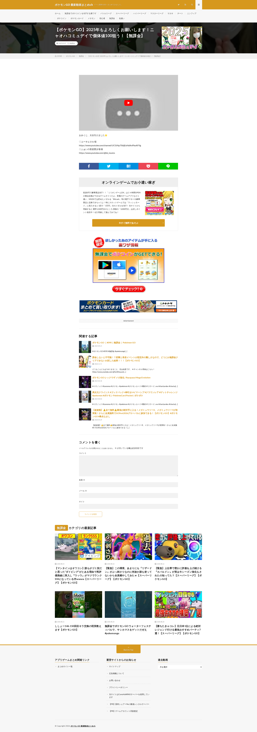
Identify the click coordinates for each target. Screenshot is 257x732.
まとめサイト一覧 (65, 666)
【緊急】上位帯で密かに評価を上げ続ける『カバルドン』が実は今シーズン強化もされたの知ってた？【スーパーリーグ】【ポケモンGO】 (178, 573)
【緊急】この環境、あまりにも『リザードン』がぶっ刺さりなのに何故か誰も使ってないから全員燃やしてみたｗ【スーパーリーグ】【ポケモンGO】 (128, 573)
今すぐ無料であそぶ (128, 223)
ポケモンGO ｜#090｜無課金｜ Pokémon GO (114, 342)
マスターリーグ (156, 13)
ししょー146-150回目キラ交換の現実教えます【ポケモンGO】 (78, 628)
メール (83, 491)
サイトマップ (114, 666)
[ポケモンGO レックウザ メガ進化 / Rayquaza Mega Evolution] (85, 382)
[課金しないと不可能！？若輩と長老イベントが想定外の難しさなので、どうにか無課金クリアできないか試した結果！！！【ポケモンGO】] (85, 362)
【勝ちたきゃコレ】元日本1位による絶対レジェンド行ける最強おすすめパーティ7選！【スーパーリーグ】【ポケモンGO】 (178, 630)
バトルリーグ (106, 13)
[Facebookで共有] (89, 166)
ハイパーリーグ (139, 13)
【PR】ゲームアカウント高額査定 (123, 711)
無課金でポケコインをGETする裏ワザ (80, 13)
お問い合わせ (114, 680)
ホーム (58, 13)
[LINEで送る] (168, 166)
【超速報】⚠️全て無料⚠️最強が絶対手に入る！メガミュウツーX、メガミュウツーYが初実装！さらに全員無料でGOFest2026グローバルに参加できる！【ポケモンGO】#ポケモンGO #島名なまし (135, 413)
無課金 (112, 18)
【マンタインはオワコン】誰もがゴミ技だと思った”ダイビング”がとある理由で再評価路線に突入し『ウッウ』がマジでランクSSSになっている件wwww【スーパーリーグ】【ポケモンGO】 (78, 575)
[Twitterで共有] (109, 166)
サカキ (170, 13)
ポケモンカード (77, 18)
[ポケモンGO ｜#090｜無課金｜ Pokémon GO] (85, 347)
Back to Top (128, 650)
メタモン (91, 18)
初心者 (102, 18)
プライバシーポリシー (118, 687)
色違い (122, 18)
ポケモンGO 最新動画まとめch (83, 726)
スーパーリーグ (122, 13)
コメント (82, 453)
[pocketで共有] (148, 166)
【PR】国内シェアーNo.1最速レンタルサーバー (129, 704)
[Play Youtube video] (128, 103)
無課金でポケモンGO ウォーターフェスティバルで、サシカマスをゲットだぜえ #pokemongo (128, 630)
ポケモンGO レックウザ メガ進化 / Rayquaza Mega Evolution (121, 377)
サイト (82, 502)
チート (180, 13)
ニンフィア (191, 13)
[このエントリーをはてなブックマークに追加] (128, 166)
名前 (82, 480)
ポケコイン (61, 18)
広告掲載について (116, 673)
